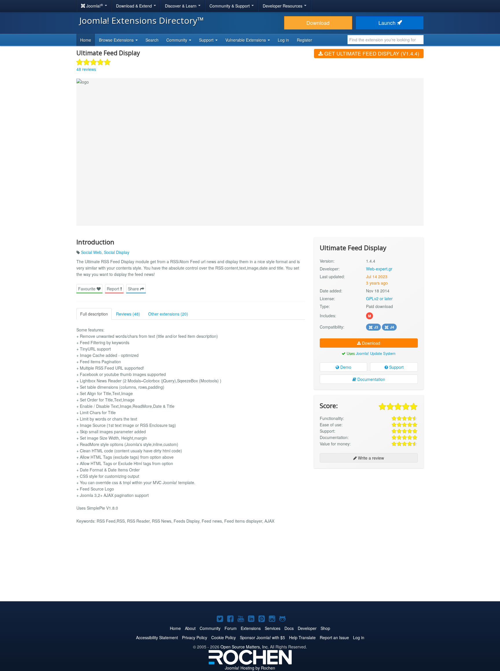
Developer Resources (283, 6)
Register (304, 40)
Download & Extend (134, 6)
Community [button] (177, 40)
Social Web (91, 252)
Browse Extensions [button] (117, 40)
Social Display (116, 252)
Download (318, 22)
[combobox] (386, 39)
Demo (345, 367)
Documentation (370, 379)
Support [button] (207, 40)
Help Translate (302, 637)
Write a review (370, 458)
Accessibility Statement (157, 637)
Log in (283, 40)
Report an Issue (334, 637)
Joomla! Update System (376, 353)
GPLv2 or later (379, 298)
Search (152, 40)
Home (85, 40)
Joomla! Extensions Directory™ (141, 20)
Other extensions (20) (168, 314)
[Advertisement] (369, 510)
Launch (387, 22)
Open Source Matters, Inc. (244, 647)
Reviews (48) (128, 314)
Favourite (87, 289)
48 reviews (86, 69)
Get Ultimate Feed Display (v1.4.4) (371, 53)
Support (396, 367)
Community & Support (230, 6)
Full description (94, 314)
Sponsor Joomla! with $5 (262, 637)
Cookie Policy (223, 637)
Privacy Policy (194, 637)
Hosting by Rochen (250, 668)
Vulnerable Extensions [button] (246, 40)
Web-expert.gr (379, 269)
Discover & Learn (181, 6)
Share (134, 289)
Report (113, 289)
